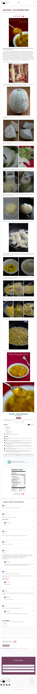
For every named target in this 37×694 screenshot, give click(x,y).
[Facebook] (1, 685)
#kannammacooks (27, 462)
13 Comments (14, 12)
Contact (32, 681)
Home (31, 678)
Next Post (34, 498)
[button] (35, 2)
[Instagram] (6, 685)
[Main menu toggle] (18, 2)
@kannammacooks (14, 462)
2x (30, 424)
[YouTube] (9, 685)
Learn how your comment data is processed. (20, 648)
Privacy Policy (32, 683)
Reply (34, 509)
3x (32, 424)
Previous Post (3, 498)
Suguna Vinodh (8, 522)
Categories (4, 664)
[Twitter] (4, 685)
